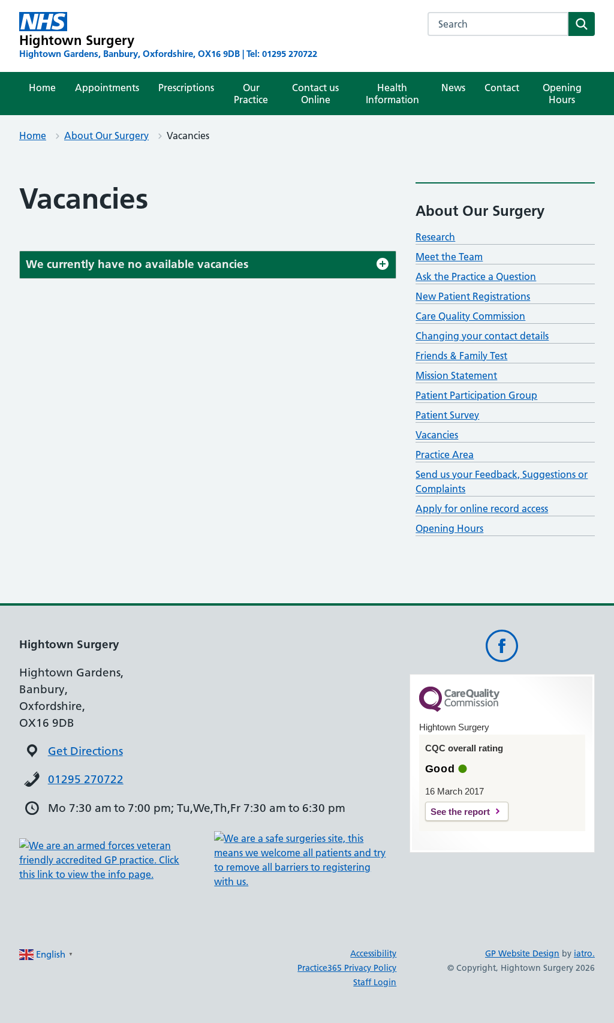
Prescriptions (186, 88)
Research (435, 237)
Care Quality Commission (470, 316)
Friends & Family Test (461, 356)
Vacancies (437, 435)
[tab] (207, 265)
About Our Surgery (106, 136)
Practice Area (445, 455)
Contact (501, 88)
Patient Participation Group (476, 395)
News (453, 88)
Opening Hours (562, 94)
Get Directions (85, 751)
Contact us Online (315, 94)
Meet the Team (449, 257)
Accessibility (373, 953)
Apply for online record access (482, 508)
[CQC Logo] (459, 709)
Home (42, 88)
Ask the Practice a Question (476, 276)
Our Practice (251, 94)
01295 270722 (86, 779)
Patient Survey (447, 415)
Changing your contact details (482, 336)
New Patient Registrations (473, 296)
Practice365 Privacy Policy (346, 967)
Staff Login (374, 982)
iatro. (584, 953)
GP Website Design (522, 953)
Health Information (392, 94)
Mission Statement (456, 375)
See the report (460, 812)
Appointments (107, 88)
